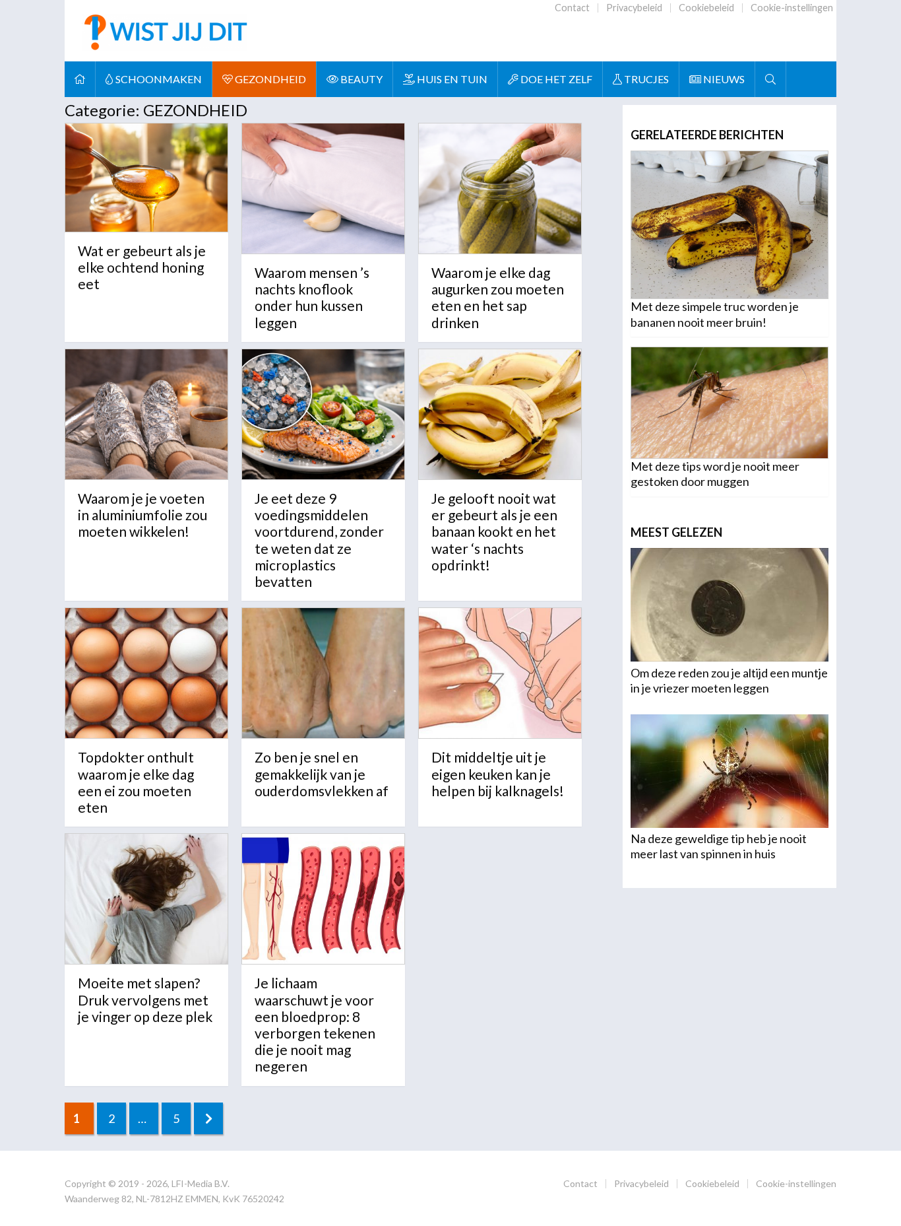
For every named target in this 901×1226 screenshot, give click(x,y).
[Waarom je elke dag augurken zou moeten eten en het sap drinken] (500, 188)
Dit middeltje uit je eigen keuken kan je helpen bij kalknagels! (497, 773)
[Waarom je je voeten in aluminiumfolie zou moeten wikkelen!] (146, 414)
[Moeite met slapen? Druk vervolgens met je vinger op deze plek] (146, 899)
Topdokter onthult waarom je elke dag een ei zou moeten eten (136, 782)
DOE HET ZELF (555, 79)
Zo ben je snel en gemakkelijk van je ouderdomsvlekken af (321, 773)
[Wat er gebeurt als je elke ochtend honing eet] (146, 177)
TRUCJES (645, 79)
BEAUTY (360, 79)
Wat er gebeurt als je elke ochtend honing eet (142, 267)
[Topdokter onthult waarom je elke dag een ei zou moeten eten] (146, 673)
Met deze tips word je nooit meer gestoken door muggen (715, 474)
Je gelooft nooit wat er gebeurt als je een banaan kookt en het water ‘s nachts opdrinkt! (494, 531)
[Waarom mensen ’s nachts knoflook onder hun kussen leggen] (323, 188)
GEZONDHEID (269, 79)
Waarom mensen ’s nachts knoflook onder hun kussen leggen (312, 297)
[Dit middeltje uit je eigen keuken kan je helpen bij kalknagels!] (500, 673)
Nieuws (723, 79)
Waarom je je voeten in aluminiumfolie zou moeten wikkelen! (142, 514)
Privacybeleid (634, 7)
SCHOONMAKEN (157, 79)
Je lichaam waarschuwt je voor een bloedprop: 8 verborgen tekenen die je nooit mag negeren (315, 1024)
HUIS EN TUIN (451, 79)
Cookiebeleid (706, 7)
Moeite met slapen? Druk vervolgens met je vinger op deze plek (145, 999)
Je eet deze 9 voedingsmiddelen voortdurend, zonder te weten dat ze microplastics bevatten (319, 540)
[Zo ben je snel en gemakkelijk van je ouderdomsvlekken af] (323, 673)
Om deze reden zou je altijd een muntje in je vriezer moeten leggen (729, 680)
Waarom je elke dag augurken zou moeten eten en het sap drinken (497, 297)
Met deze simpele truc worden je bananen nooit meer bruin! (715, 314)
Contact (572, 7)
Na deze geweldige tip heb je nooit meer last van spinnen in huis (719, 846)
